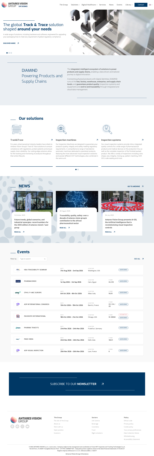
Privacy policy (128, 424)
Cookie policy (128, 427)
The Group (64, 5)
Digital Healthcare (89, 5)
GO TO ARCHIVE (134, 186)
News (111, 5)
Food (93, 430)
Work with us (58, 427)
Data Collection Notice (131, 433)
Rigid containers (97, 433)
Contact (141, 5)
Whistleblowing (129, 436)
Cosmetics (95, 427)
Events (119, 5)
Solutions (74, 5)
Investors (57, 433)
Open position (58, 430)
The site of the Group (61, 421)
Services (102, 5)
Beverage (95, 424)
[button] (7, 53)
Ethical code (128, 421)
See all (137, 259)
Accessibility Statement (132, 439)
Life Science (96, 421)
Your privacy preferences (132, 430)
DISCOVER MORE (9, 43)
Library (128, 5)
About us (57, 424)
